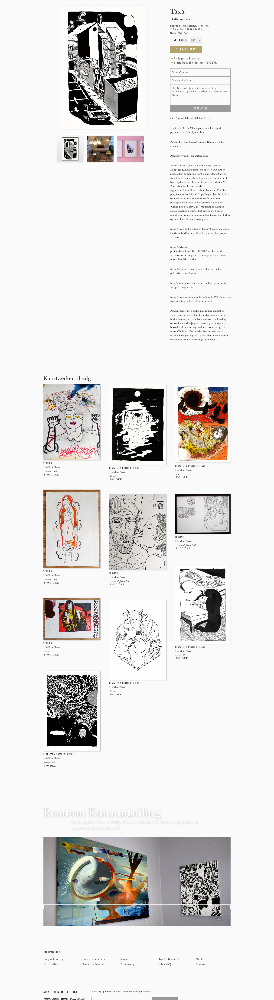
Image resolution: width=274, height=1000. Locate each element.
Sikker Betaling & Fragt (60, 992)
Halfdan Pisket (181, 19)
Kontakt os (202, 964)
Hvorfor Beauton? (168, 959)
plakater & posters (120, 468)
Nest (177, 474)
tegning (47, 463)
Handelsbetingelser (93, 964)
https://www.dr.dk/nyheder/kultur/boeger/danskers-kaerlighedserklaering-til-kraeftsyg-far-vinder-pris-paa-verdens (199, 233)
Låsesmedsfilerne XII (119, 581)
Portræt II (179, 655)
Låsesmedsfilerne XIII (185, 545)
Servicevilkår (51, 964)
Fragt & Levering (54, 959)
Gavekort (125, 959)
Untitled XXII (50, 579)
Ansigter (113, 476)
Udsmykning (127, 964)
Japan (46, 651)
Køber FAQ (164, 964)
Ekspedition (49, 762)
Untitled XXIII (50, 471)
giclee (136, 468)
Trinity (112, 691)
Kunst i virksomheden (94, 959)
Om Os (200, 959)
